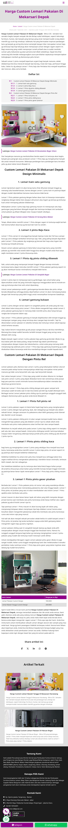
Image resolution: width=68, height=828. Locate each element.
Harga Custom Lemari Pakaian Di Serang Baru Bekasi (31, 217)
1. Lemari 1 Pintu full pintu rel (26, 96)
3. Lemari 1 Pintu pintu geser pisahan (29, 100)
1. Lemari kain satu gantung (26, 83)
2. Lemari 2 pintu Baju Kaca (26, 86)
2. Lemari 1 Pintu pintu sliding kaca (28, 98)
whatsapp (52, 824)
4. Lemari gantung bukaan (25, 91)
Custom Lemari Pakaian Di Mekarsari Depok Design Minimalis (35, 81)
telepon (18, 824)
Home (15, 26)
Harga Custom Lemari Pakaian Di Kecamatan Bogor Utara (33, 151)
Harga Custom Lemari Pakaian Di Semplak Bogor (29, 274)
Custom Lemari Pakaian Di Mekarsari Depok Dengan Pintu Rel (35, 93)
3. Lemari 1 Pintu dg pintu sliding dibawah (31, 88)
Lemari (20, 26)
